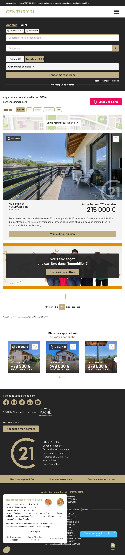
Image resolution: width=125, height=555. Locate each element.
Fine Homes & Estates (54, 452)
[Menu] (116, 11)
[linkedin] (30, 402)
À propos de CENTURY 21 (56, 456)
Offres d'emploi (51, 441)
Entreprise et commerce (56, 449)
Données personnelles (61, 479)
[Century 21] (20, 11)
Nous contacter (51, 463)
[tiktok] (22, 402)
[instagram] (14, 402)
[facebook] (6, 402)
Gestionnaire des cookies (101, 479)
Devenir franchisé (52, 445)
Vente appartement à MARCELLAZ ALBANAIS (62, 544)
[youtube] (38, 402)
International (50, 460)
